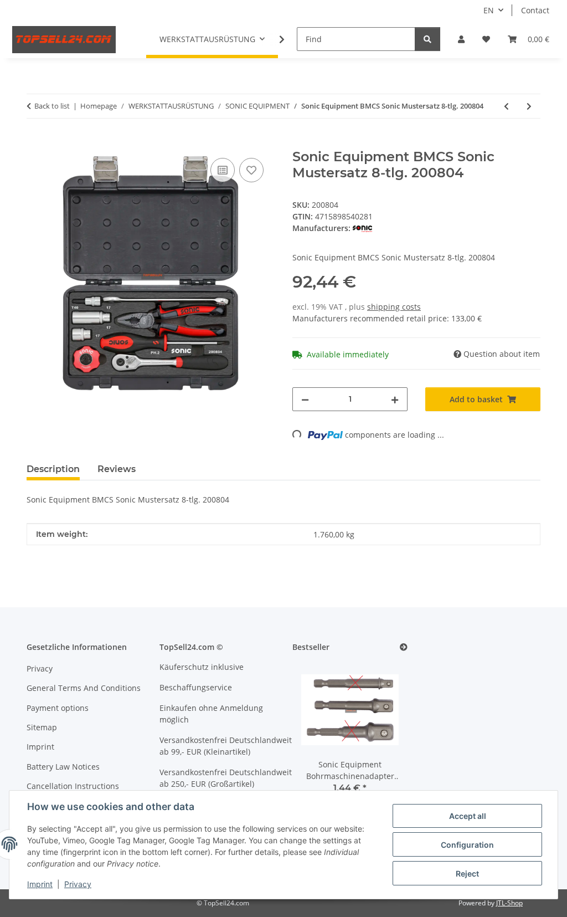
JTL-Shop (509, 903)
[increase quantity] (395, 399)
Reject (467, 873)
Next (381, 735)
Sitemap (42, 727)
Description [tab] (53, 469)
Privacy (77, 884)
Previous (320, 735)
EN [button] (488, 10)
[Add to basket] (35, 143)
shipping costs (394, 306)
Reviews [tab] (116, 469)
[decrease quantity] (305, 399)
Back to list (52, 106)
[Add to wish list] (251, 170)
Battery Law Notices (63, 766)
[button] (461, 39)
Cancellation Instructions (73, 786)
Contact (535, 10)
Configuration (467, 844)
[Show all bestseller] (404, 647)
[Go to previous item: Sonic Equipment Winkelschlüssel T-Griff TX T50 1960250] (506, 106)
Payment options (58, 708)
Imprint (40, 884)
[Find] (427, 39)
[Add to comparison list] (222, 170)
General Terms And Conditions (84, 688)
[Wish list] (486, 39)
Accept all (467, 816)
